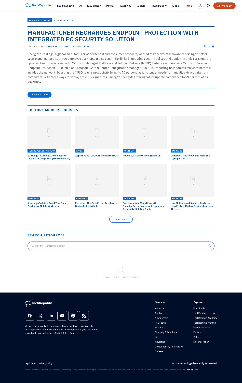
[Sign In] (200, 6)
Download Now (39, 94)
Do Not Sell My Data (64, 333)
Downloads (199, 308)
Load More (121, 219)
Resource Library (39, 20)
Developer (94, 5)
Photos (197, 332)
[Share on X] (204, 46)
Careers (159, 351)
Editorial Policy (201, 341)
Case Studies (65, 20)
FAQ (157, 337)
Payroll (110, 5)
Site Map (159, 327)
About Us (159, 308)
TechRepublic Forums (204, 313)
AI (80, 5)
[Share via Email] (213, 46)
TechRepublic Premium (204, 322)
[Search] (208, 6)
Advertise (160, 341)
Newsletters (161, 318)
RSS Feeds (160, 322)
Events (141, 5)
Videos (197, 337)
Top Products (65, 5)
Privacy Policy (45, 363)
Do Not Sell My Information (169, 346)
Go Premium (224, 5)
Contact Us (161, 313)
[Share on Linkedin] (209, 46)
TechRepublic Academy (205, 318)
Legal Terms (31, 363)
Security (125, 5)
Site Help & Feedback (166, 332)
